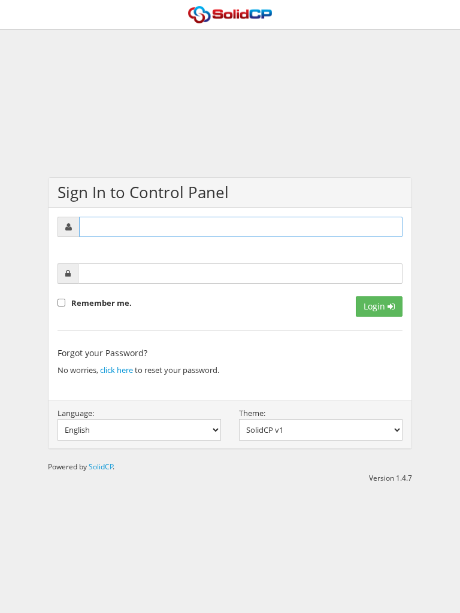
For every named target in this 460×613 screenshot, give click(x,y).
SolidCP (101, 466)
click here (116, 370)
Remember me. (101, 303)
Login (376, 306)
